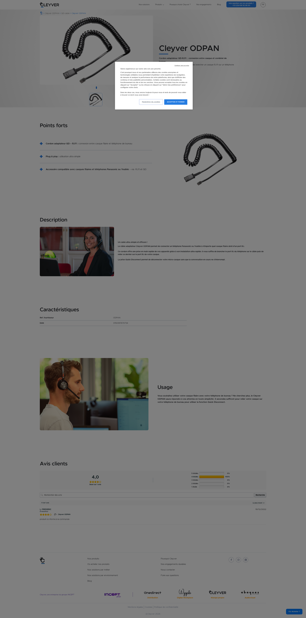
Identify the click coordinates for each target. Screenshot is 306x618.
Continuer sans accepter (182, 65)
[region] (154, 85)
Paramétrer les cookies (151, 102)
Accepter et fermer (176, 102)
